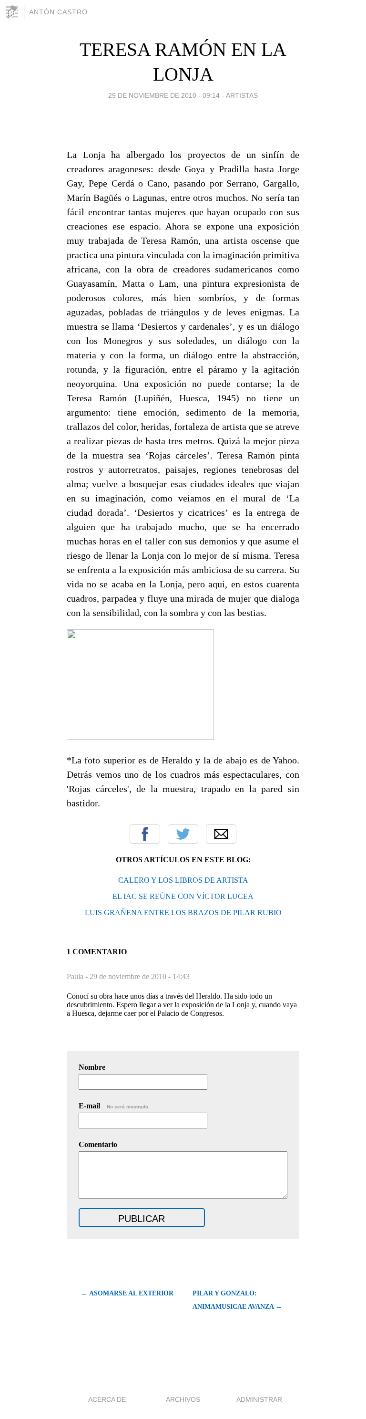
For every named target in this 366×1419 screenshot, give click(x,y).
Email (221, 834)
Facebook (145, 834)
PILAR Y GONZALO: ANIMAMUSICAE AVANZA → (237, 1300)
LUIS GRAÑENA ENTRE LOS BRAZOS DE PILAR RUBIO (183, 912)
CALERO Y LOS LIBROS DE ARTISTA (183, 880)
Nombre (92, 1067)
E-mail (114, 1106)
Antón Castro (58, 12)
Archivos (183, 1399)
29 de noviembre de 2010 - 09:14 (164, 95)
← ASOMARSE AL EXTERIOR (127, 1293)
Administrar (259, 1399)
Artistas (242, 95)
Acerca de (107, 1399)
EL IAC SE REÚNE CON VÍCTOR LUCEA (183, 896)
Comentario (98, 1144)
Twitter (183, 834)
